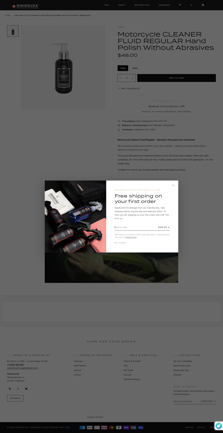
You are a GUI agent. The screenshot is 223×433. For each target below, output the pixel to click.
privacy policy (131, 237)
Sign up (162, 227)
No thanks (120, 243)
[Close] (173, 185)
